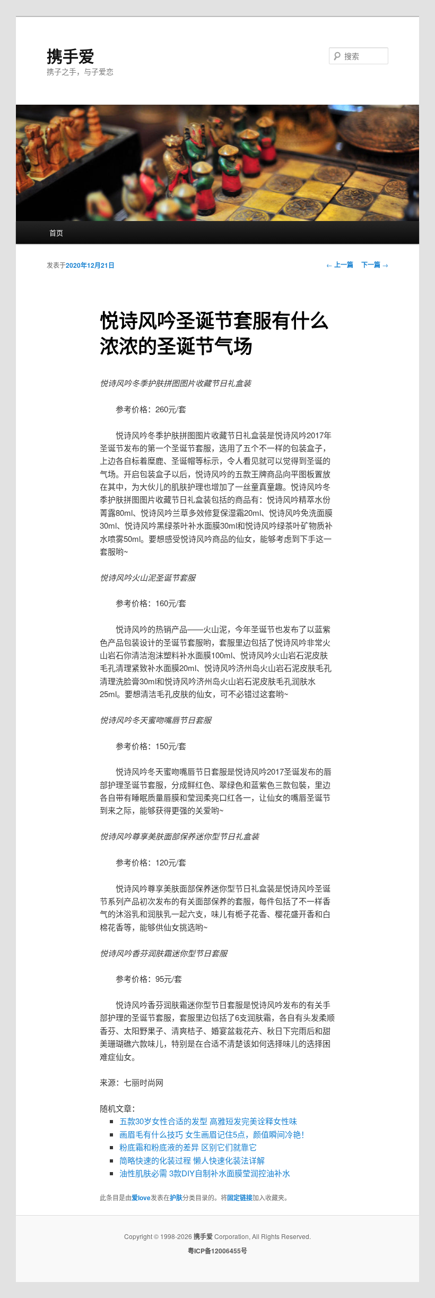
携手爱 (70, 55)
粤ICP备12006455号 (217, 1250)
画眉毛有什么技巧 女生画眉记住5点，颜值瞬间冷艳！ (214, 1134)
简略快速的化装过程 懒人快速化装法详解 (192, 1160)
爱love (141, 1197)
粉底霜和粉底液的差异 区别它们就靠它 (188, 1146)
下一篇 (374, 264)
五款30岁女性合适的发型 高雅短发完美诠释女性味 (208, 1120)
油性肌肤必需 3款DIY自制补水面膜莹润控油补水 (204, 1172)
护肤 (176, 1197)
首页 (56, 232)
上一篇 (339, 264)
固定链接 (240, 1197)
